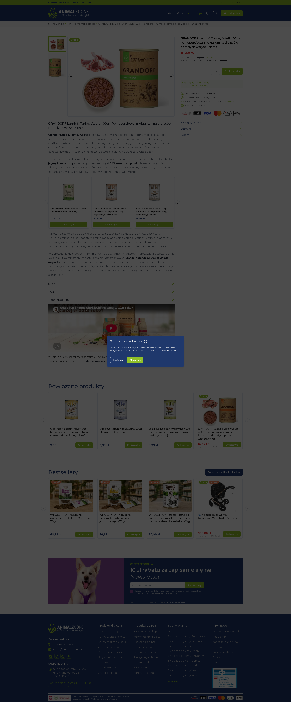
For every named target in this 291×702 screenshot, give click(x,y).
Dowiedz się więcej (169, 350)
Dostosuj (118, 360)
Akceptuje (135, 360)
